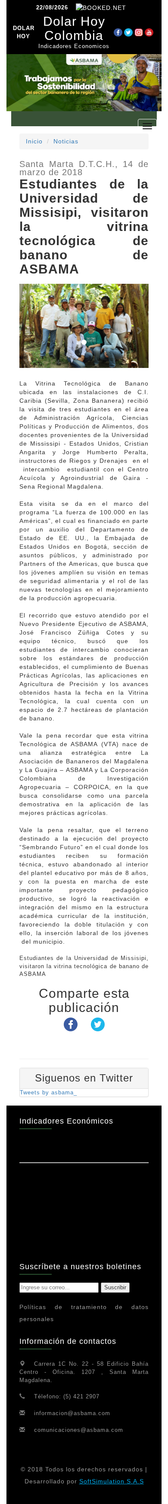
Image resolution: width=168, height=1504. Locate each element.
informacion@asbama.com (72, 1413)
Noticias (65, 141)
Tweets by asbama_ (48, 1092)
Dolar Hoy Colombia (74, 28)
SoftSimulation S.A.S (111, 1481)
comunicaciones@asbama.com (78, 1430)
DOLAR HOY (23, 32)
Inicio (34, 141)
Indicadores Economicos (73, 46)
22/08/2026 (52, 7)
